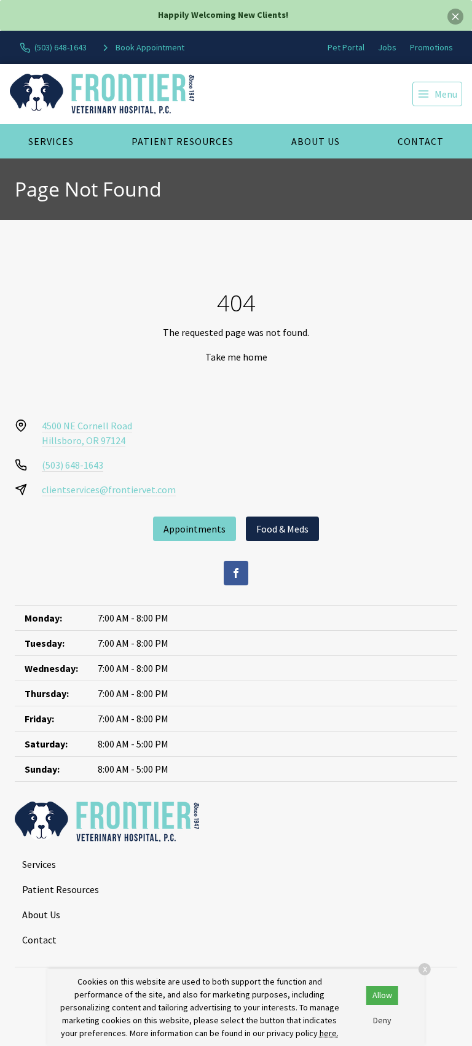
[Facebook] (236, 573)
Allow (382, 995)
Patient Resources (183, 141)
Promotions (431, 47)
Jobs (387, 47)
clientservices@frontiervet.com (109, 489)
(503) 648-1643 (72, 465)
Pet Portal (346, 47)
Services (51, 141)
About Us (315, 141)
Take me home (236, 357)
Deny (382, 1020)
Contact (421, 141)
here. (329, 1033)
